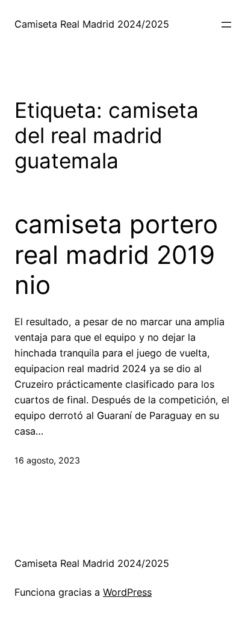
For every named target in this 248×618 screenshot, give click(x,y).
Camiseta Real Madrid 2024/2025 (91, 24)
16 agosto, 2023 (47, 460)
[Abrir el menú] (226, 24)
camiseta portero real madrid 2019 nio (116, 254)
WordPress (127, 592)
